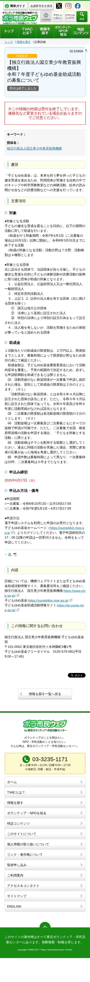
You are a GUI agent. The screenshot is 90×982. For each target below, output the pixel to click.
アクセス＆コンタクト (23, 886)
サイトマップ (17, 896)
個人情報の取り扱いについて (28, 844)
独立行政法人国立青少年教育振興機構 (34, 148)
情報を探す (24, 42)
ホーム (12, 782)
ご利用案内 (15, 875)
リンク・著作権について (25, 854)
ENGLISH (14, 906)
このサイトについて (21, 834)
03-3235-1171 (50, 759)
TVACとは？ (16, 792)
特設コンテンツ (18, 823)
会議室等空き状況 (41, 6)
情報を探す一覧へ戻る (45, 694)
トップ (9, 42)
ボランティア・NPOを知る (26, 813)
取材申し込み (17, 865)
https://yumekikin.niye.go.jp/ (48, 600)
